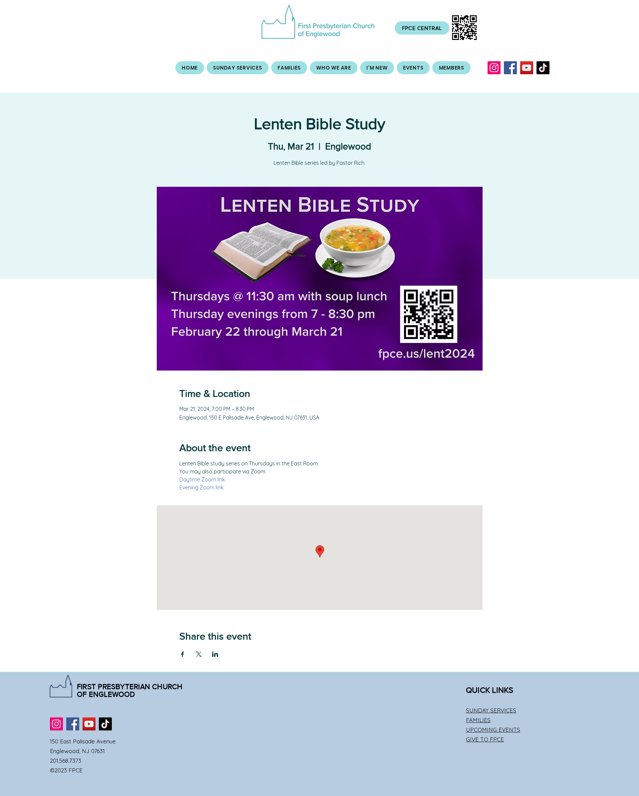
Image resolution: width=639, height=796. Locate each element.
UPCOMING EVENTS (493, 729)
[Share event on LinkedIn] (215, 654)
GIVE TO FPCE (485, 739)
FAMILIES (478, 719)
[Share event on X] (199, 654)
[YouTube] (526, 67)
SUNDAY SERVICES (491, 710)
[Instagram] (494, 67)
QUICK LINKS (490, 689)
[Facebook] (510, 67)
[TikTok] (542, 67)
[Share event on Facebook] (182, 654)
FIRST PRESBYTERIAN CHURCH (130, 686)
